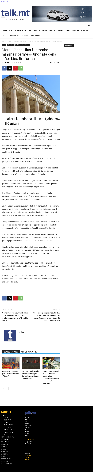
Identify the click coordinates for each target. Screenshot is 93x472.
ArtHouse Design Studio (27, 457)
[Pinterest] (15, 68)
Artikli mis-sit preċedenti (22, 45)
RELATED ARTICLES (10, 352)
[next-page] (7, 388)
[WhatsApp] (20, 68)
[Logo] (15, 13)
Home (4, 41)
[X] (9, 68)
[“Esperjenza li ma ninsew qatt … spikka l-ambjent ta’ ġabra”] (10, 363)
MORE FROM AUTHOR (29, 352)
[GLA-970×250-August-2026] (62, 14)
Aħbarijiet (10, 45)
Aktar (10, 41)
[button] (89, 25)
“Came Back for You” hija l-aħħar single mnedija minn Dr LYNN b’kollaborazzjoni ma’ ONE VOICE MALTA (15, 317)
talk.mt (6, 62)
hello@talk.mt (29, 440)
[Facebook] (15, 23)
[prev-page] (3, 388)
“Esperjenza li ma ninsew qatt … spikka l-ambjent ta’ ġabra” (10, 373)
